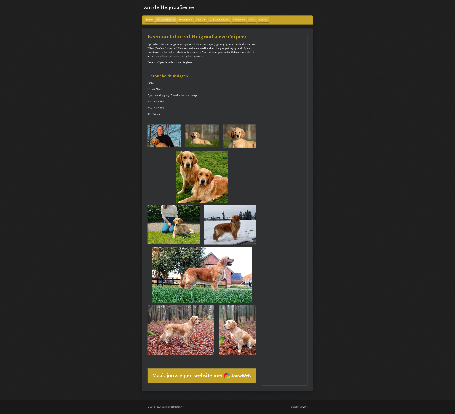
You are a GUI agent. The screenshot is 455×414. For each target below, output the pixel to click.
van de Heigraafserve (168, 7)
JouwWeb (303, 407)
